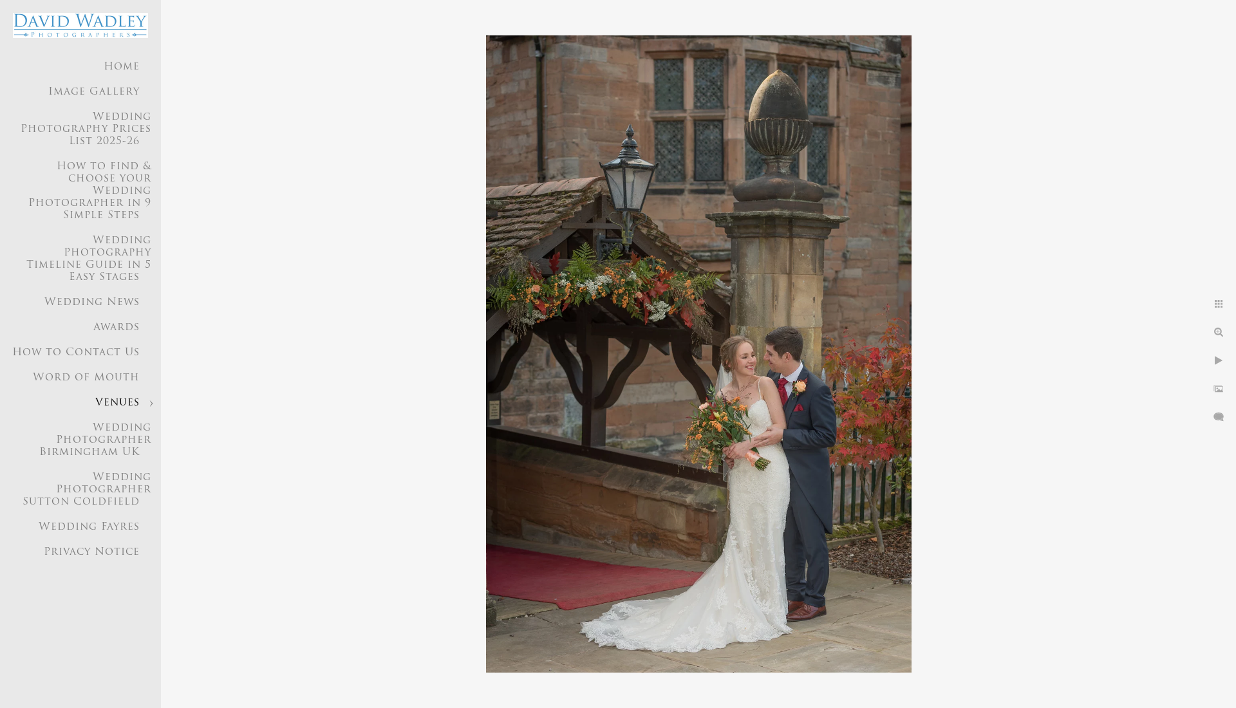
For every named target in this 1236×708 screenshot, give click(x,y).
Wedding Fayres (89, 527)
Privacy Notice (92, 552)
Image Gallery (94, 92)
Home (122, 67)
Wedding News (92, 302)
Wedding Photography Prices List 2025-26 (86, 129)
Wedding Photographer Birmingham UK (95, 440)
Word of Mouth (86, 378)
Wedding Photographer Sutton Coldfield (87, 489)
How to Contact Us (76, 353)
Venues (117, 403)
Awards (116, 327)
